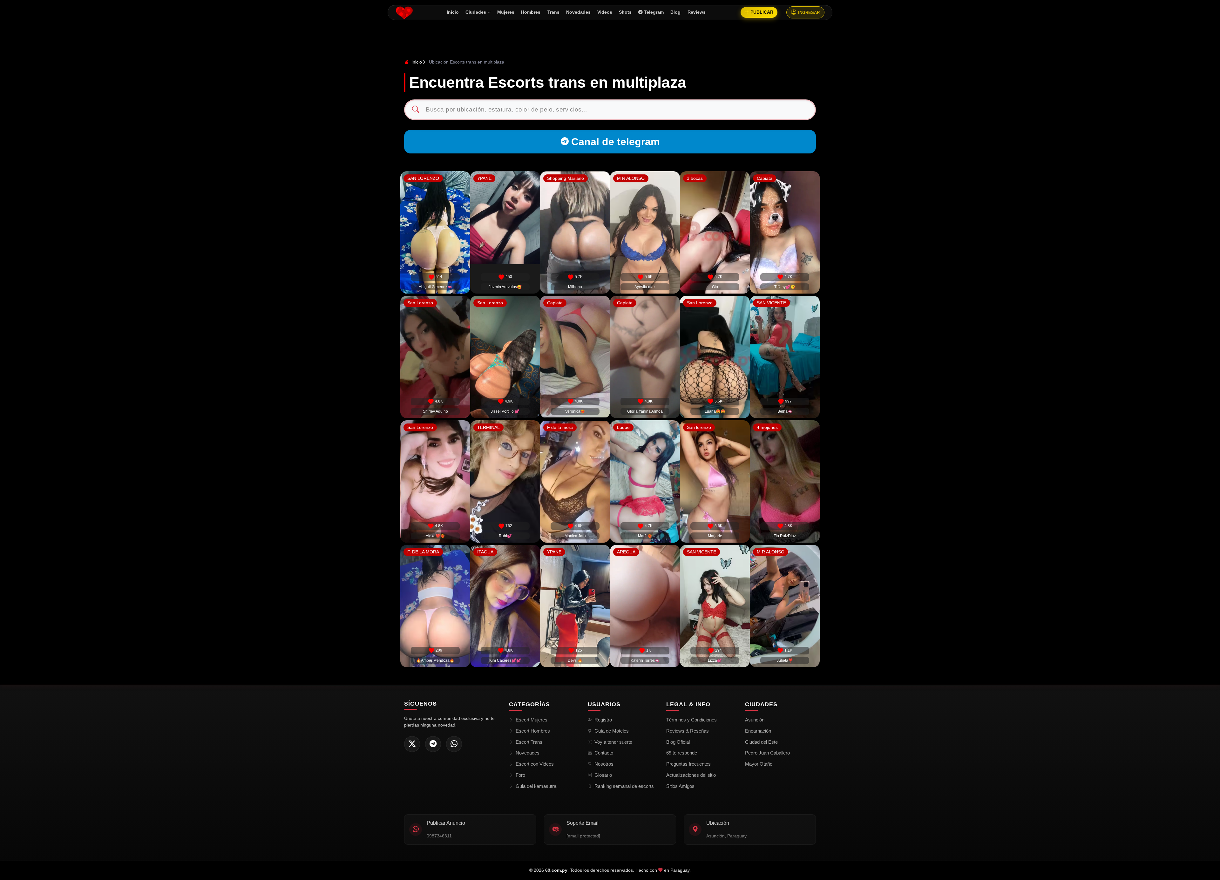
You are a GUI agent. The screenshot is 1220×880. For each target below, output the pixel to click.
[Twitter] (412, 744)
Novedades (578, 12)
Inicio (453, 12)
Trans (553, 12)
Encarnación (758, 731)
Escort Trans (529, 742)
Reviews (697, 12)
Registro (603, 719)
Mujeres (505, 12)
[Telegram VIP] (433, 744)
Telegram (654, 12)
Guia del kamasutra (536, 786)
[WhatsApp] (454, 744)
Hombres (530, 12)
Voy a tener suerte (613, 742)
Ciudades (475, 12)
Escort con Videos (535, 764)
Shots (625, 12)
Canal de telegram (615, 141)
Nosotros (603, 764)
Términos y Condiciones (691, 719)
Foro (520, 775)
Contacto (603, 752)
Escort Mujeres (531, 719)
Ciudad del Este (761, 742)
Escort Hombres (533, 731)
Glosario (603, 775)
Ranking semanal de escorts (624, 786)
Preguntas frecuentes (688, 764)
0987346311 (439, 836)
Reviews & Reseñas (687, 731)
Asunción (754, 719)
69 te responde (681, 752)
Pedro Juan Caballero (767, 752)
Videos (604, 12)
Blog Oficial (678, 742)
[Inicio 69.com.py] (404, 12)
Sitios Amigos (680, 786)
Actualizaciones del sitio (691, 775)
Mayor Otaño (758, 764)
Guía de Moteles (611, 731)
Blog (675, 12)
